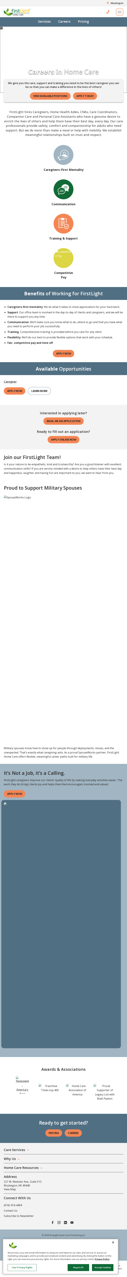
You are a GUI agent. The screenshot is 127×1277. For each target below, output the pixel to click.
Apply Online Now (63, 439)
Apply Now (63, 353)
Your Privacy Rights (22, 1267)
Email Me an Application (64, 421)
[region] (60, 1256)
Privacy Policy (102, 1259)
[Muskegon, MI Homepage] (17, 12)
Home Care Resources (21, 1167)
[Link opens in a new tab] (22, 1085)
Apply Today (85, 96)
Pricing (83, 21)
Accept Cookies (103, 1267)
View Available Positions (50, 96)
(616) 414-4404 (13, 1205)
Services (44, 21)
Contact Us (10, 1210)
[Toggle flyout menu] (119, 12)
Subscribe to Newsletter (19, 1216)
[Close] (113, 1242)
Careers (64, 21)
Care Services (14, 1150)
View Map (10, 1189)
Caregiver (10, 382)
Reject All (78, 1267)
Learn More (39, 391)
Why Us (10, 1159)
